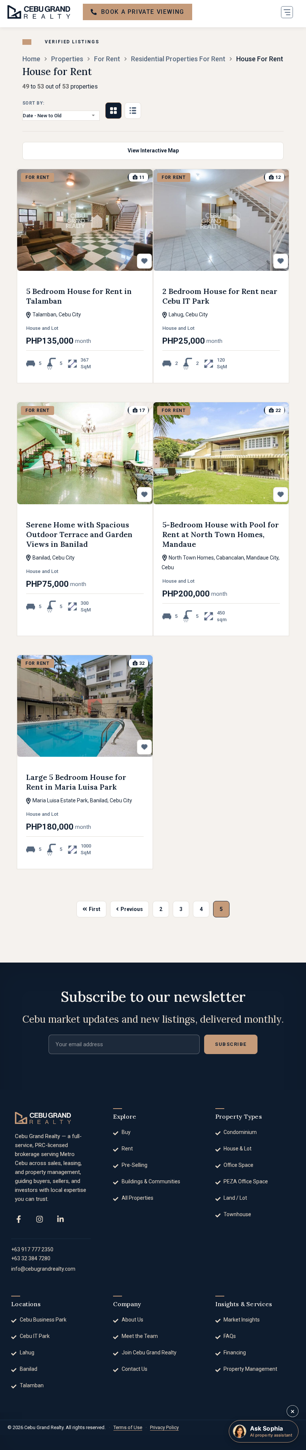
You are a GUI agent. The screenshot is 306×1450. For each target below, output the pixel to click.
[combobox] (61, 116)
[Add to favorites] (144, 261)
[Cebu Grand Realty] (38, 12)
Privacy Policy (164, 1427)
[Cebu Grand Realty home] (43, 1118)
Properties (67, 59)
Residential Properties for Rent (178, 59)
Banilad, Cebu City (53, 558)
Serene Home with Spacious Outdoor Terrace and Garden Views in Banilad (79, 534)
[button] (287, 12)
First (94, 909)
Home (31, 59)
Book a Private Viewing (142, 11)
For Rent (107, 59)
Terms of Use (127, 1427)
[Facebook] (18, 1219)
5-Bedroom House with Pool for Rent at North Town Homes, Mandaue (220, 534)
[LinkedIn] (60, 1219)
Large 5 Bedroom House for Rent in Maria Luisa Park (76, 781)
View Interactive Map (153, 151)
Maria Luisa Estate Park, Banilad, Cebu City (81, 800)
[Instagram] (39, 1219)
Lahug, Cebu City (188, 314)
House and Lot (42, 328)
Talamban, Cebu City (56, 314)
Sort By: (33, 103)
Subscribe (231, 1044)
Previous (132, 909)
